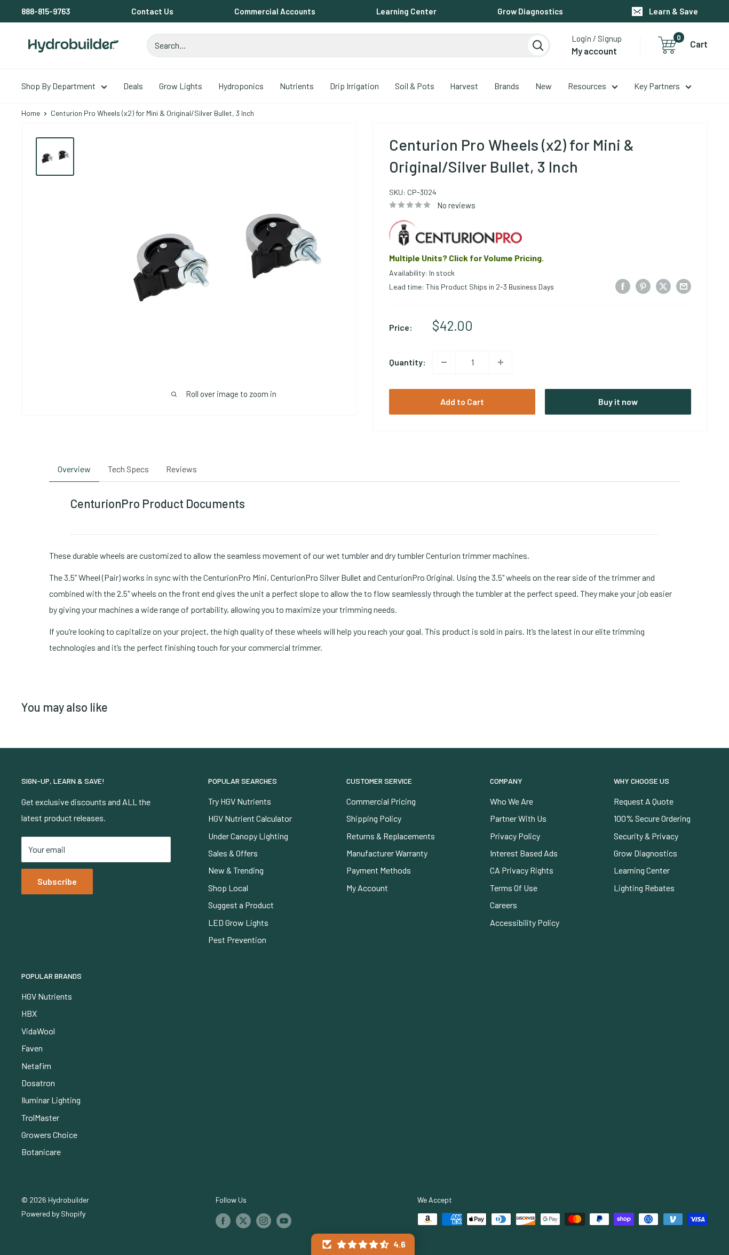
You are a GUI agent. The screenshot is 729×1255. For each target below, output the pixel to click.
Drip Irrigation (354, 86)
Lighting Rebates (644, 888)
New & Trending (236, 870)
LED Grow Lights (238, 922)
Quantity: (407, 362)
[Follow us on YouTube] (283, 1220)
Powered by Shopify (53, 1213)
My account (594, 50)
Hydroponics (241, 86)
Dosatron (38, 1083)
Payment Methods (378, 870)
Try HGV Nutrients (239, 801)
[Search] (538, 45)
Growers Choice (49, 1134)
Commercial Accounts (274, 11)
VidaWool (38, 1031)
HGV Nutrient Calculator (250, 818)
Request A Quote (643, 801)
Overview (74, 469)
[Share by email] (683, 285)
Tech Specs (128, 469)
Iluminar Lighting (51, 1100)
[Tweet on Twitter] (663, 285)
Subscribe (57, 881)
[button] (363, 1244)
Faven (32, 1048)
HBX (29, 1013)
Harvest (464, 86)
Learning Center (406, 11)
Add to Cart (462, 401)
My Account (367, 888)
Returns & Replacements (390, 836)
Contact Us (152, 11)
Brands (506, 86)
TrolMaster (40, 1117)
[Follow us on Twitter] (243, 1220)
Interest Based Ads (524, 853)
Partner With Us (518, 818)
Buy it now (618, 401)
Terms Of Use (513, 888)
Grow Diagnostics (530, 11)
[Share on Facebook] (622, 285)
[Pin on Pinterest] (643, 285)
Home (30, 113)
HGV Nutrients (46, 996)
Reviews (181, 469)
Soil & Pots (414, 86)
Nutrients (297, 86)
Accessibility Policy (524, 922)
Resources (587, 86)
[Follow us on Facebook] (223, 1220)
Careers (503, 905)
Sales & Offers (233, 853)
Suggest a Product (241, 905)
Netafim (36, 1066)
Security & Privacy (646, 836)
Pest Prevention (237, 939)
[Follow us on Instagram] (263, 1220)
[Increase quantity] (500, 362)
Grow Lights (180, 86)
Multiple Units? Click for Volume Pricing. (466, 258)
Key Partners (657, 86)
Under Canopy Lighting (248, 836)
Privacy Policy (515, 836)
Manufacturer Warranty (386, 853)
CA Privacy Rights (521, 870)
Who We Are (511, 801)
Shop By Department (58, 86)
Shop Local (228, 888)
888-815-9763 (45, 11)
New (543, 86)
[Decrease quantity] (444, 362)
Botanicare (41, 1152)
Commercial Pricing (381, 801)
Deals (133, 86)
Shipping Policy (373, 818)
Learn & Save (673, 11)
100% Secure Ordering (652, 818)
